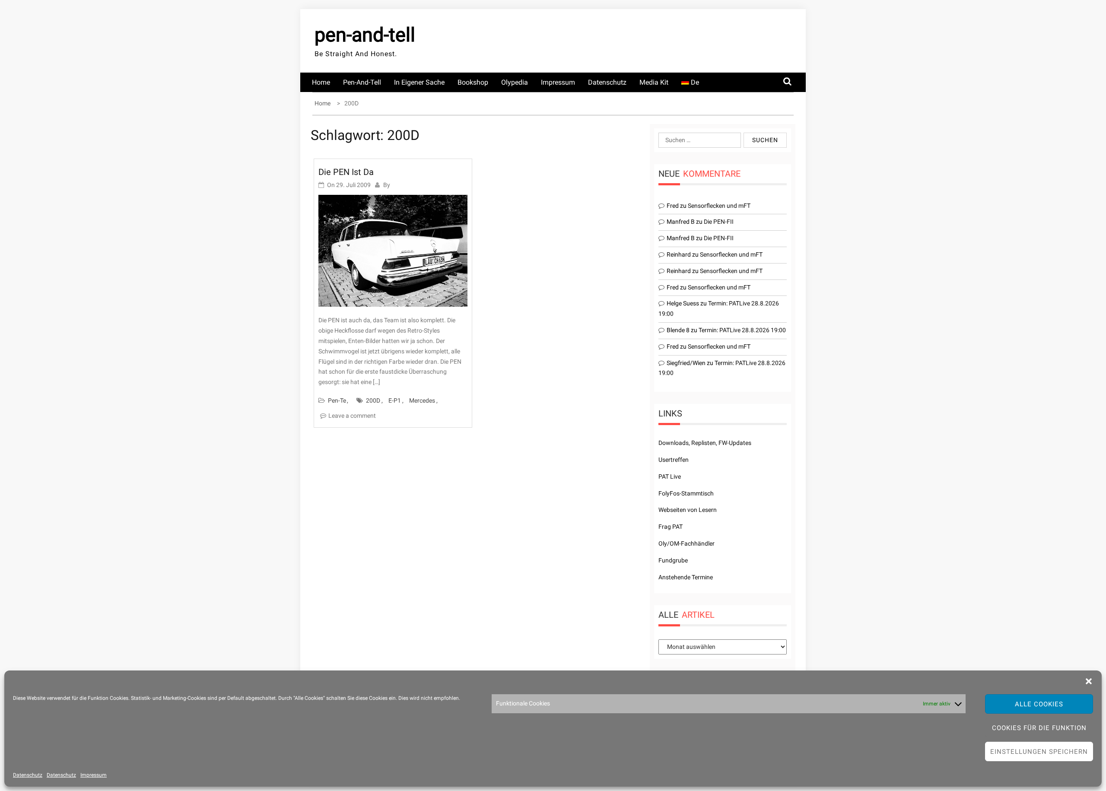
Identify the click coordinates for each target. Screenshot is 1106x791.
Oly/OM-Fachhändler (686, 543)
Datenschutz (27, 775)
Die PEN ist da (346, 172)
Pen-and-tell (362, 82)
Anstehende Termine (685, 577)
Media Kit (653, 82)
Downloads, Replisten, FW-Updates (704, 442)
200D (373, 400)
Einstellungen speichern (1039, 752)
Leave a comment (352, 415)
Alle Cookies (1039, 704)
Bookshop (473, 82)
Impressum (93, 775)
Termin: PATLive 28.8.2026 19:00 (742, 330)
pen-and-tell (365, 34)
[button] (1088, 681)
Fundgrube (673, 560)
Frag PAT (670, 526)
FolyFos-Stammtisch (686, 493)
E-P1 (394, 400)
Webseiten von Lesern (687, 509)
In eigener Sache (419, 82)
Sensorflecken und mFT (719, 205)
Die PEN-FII (719, 221)
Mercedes (422, 400)
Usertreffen (673, 459)
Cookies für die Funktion (1039, 728)
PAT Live (669, 476)
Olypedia (514, 82)
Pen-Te (337, 400)
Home (321, 82)
